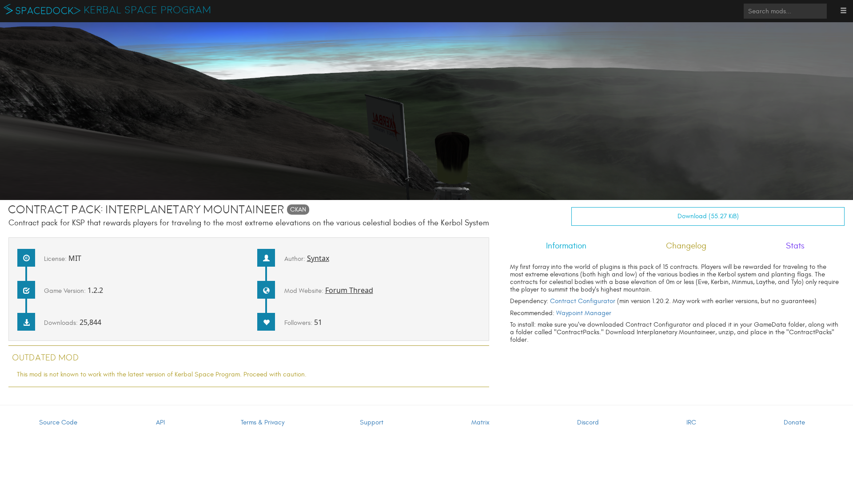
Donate (794, 422)
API (160, 422)
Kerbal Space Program (147, 10)
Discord (588, 422)
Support (371, 422)
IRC (691, 422)
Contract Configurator (582, 301)
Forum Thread (349, 290)
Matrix (480, 422)
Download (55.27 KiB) (708, 216)
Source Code (58, 422)
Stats (795, 246)
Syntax (318, 258)
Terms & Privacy (262, 422)
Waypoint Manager (583, 313)
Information (566, 246)
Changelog (686, 246)
